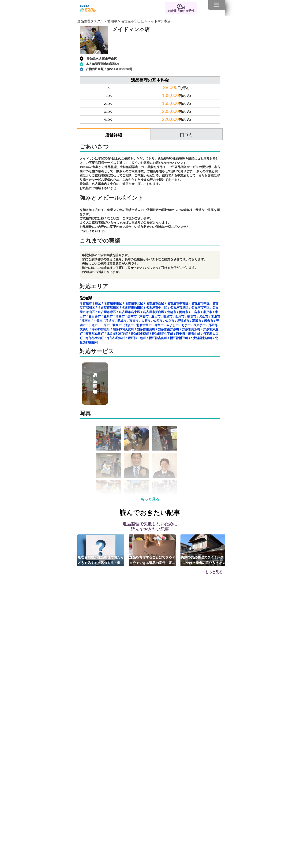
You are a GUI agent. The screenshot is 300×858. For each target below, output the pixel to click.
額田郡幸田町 (95, 334)
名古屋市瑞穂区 (108, 307)
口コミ (186, 134)
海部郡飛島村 (116, 338)
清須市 (129, 325)
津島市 (120, 316)
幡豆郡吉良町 (158, 338)
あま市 (186, 325)
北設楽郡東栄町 (117, 334)
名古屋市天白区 (153, 312)
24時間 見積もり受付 (181, 10)
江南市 (86, 320)
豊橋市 (171, 312)
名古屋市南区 (200, 307)
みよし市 (172, 325)
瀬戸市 (207, 312)
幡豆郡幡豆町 (179, 338)
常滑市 (215, 316)
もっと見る (150, 499)
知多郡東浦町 (146, 329)
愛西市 (117, 325)
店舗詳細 (113, 135)
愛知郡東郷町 (140, 334)
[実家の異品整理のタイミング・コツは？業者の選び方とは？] (203, 550)
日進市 (93, 325)
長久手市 (199, 325)
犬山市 (203, 316)
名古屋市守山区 (132, 21)
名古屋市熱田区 (132, 307)
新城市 (122, 320)
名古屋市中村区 (177, 303)
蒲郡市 (191, 316)
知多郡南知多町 (168, 329)
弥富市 (159, 325)
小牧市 (98, 320)
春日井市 (95, 316)
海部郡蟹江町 (101, 329)
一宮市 (195, 312)
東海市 (134, 320)
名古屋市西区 (155, 303)
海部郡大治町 (95, 338)
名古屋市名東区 (129, 312)
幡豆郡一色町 (137, 338)
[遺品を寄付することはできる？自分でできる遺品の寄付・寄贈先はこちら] (152, 550)
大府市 (145, 320)
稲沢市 (110, 320)
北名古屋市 (144, 325)
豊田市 (156, 316)
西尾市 (179, 316)
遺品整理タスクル (90, 21)
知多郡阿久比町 (123, 329)
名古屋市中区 (200, 303)
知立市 (169, 320)
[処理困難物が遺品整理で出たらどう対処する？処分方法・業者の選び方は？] (100, 550)
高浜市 (196, 320)
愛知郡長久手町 (162, 334)
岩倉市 (208, 320)
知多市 (157, 320)
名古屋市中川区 (156, 307)
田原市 (105, 325)
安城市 (167, 316)
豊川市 (108, 316)
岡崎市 (183, 312)
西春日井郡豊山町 (188, 334)
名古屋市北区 (134, 303)
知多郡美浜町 (191, 329)
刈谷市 (144, 316)
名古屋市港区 (179, 307)
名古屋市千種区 (90, 303)
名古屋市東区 (113, 303)
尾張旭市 (183, 320)
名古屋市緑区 (107, 312)
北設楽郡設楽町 (201, 338)
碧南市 (132, 316)
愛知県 (112, 21)
